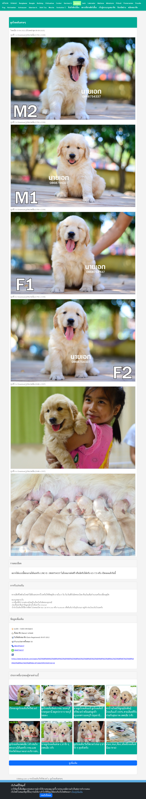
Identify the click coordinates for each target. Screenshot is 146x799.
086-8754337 (19, 646)
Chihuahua (49, 3)
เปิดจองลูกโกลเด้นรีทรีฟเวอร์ (23, 708)
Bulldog (40, 3)
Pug (3, 7)
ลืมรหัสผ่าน (121, 7)
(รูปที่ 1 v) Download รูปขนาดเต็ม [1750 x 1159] (27, 35)
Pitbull (118, 3)
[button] (73, 763)
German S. (68, 3)
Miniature (110, 3)
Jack (84, 3)
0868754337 (19, 650)
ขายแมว (13, 3)
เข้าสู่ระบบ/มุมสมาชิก (107, 7)
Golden (77, 3)
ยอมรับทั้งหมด (46, 795)
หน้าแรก (5, 3)
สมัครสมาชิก (133, 7)
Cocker (59, 3)
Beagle (32, 3)
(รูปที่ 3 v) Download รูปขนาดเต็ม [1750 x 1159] (27, 209)
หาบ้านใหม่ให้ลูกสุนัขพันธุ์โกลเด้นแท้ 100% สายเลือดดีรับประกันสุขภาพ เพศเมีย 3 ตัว (121, 712)
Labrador (91, 3)
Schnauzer (22, 7)
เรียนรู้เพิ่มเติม (77, 792)
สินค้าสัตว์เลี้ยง (73, 7)
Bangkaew (23, 3)
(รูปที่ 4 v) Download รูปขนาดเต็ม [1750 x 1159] (27, 297)
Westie (51, 7)
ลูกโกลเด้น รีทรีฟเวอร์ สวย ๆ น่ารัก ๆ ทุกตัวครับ (89, 746)
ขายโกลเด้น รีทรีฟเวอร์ (38, 778)
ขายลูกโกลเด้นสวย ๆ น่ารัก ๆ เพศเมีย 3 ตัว (55, 746)
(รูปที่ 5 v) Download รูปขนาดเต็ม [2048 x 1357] (27, 384)
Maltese (100, 3)
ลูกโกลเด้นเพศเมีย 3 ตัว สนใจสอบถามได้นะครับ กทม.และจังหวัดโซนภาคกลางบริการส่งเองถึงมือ (23, 748)
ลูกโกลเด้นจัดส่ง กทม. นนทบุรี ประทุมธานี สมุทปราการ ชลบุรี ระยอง (56, 712)
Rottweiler (11, 7)
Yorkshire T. (61, 7)
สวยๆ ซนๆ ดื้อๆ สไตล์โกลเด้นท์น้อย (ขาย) (121, 746)
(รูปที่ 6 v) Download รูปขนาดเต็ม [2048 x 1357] (27, 471)
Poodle (138, 3)
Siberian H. (33, 7)
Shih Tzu (43, 7)
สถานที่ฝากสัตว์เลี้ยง (89, 7)
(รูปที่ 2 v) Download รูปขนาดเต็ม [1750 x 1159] (27, 122)
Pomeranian (128, 3)
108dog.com (21, 778)
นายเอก (30, 633)
